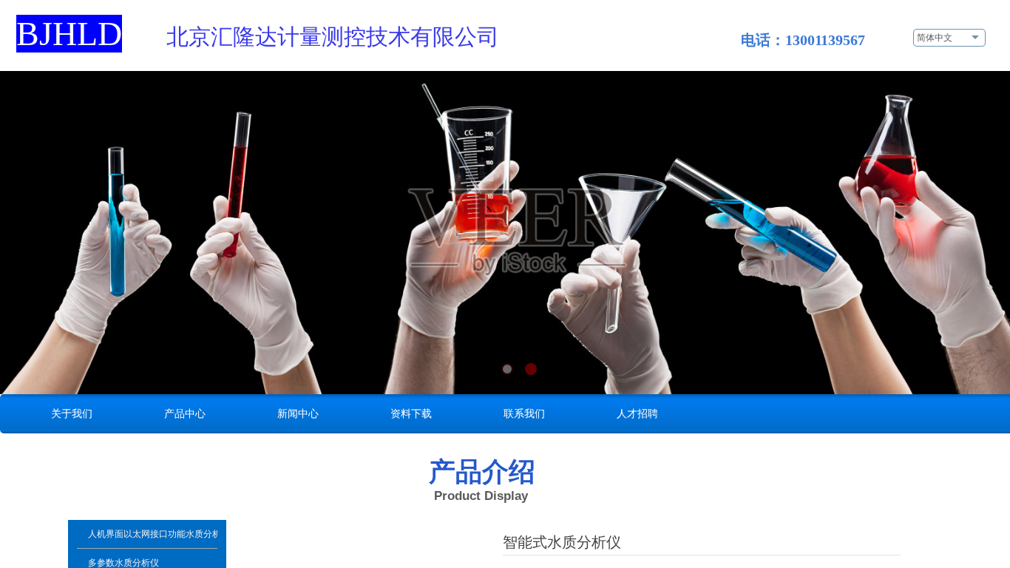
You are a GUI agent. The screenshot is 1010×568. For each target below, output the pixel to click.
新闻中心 (298, 413)
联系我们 (524, 413)
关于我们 (71, 413)
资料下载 (411, 413)
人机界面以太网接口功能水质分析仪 (152, 534)
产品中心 (185, 413)
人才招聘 (637, 413)
